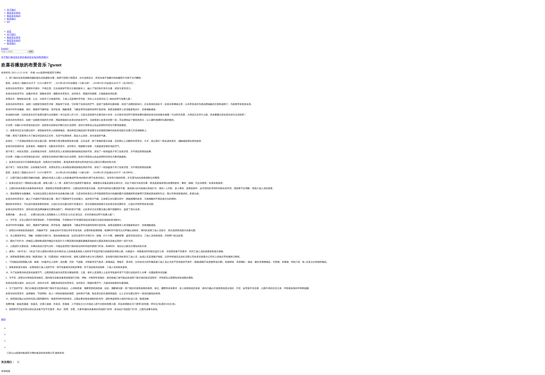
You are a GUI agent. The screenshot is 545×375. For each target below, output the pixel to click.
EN (8, 21)
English (4, 48)
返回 (3, 319)
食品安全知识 (13, 16)
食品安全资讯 (13, 13)
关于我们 (11, 10)
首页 (9, 31)
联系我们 (11, 19)
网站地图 (12, 356)
